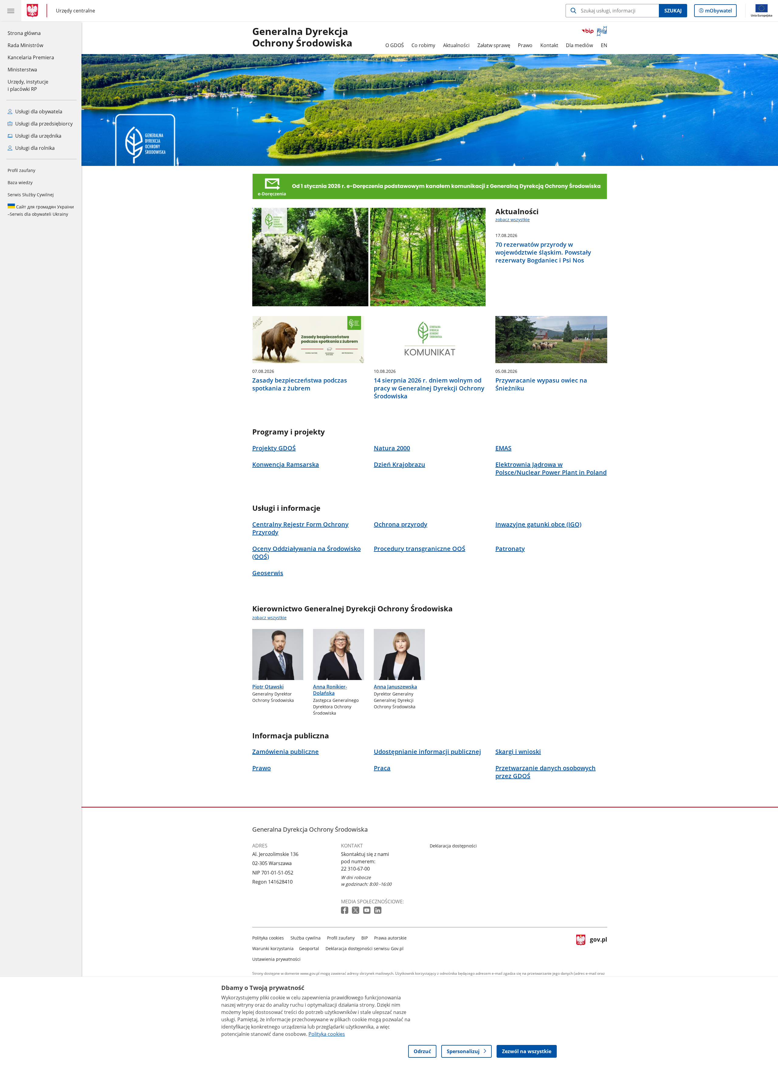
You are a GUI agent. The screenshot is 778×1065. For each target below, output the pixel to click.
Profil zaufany (21, 170)
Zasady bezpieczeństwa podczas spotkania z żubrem (299, 384)
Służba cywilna (306, 938)
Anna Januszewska (395, 686)
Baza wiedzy (20, 182)
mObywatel (718, 12)
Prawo (525, 45)
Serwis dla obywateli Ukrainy (41, 210)
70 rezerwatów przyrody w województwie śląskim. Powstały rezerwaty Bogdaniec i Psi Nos (543, 252)
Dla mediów (579, 45)
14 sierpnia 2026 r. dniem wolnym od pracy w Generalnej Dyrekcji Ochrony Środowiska (429, 388)
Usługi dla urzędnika (37, 135)
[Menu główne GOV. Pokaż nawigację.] (10, 10)
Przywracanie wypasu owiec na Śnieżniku (541, 384)
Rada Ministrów (25, 45)
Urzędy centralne (75, 10)
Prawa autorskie (390, 938)
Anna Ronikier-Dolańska (330, 689)
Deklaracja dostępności (453, 846)
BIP (364, 938)
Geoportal (309, 948)
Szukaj (673, 10)
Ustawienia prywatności (276, 959)
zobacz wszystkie (512, 219)
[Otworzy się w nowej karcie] (345, 910)
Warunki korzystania (273, 948)
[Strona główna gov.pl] (33, 10)
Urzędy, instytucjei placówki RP (28, 85)
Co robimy (423, 45)
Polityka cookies (268, 938)
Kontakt (549, 45)
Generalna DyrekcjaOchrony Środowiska (302, 37)
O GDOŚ (394, 45)
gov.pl (598, 947)
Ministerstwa (22, 69)
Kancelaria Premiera (31, 57)
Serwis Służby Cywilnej (31, 195)
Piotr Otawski (268, 686)
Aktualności (456, 45)
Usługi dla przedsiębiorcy (43, 123)
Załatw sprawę (493, 45)
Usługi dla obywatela (38, 111)
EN (604, 45)
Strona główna (31, 32)
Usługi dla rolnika (34, 148)
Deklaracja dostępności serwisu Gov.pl (364, 948)
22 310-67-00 (355, 868)
